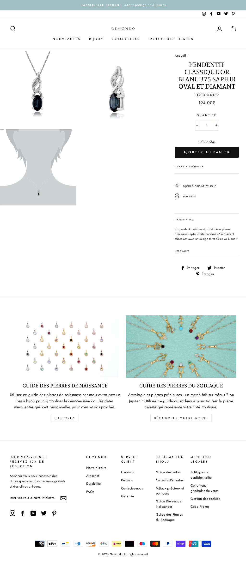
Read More (182, 251)
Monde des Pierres (171, 38)
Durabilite (93, 483)
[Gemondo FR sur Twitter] (44, 513)
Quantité (207, 115)
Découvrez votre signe (181, 418)
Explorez (65, 418)
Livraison (127, 472)
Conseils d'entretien (170, 480)
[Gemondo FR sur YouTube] (33, 513)
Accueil (180, 55)
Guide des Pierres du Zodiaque (169, 517)
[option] (123, 5)
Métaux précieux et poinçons (170, 491)
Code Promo (200, 506)
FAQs (90, 491)
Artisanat (92, 475)
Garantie (127, 496)
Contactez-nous (132, 488)
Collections (126, 38)
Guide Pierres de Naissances (168, 504)
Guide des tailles (168, 472)
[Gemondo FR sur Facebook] (23, 513)
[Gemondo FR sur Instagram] (12, 513)
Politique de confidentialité (201, 475)
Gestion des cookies (205, 498)
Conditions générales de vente (204, 488)
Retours (126, 480)
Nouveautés (66, 38)
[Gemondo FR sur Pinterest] (54, 513)
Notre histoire (96, 467)
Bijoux (96, 38)
